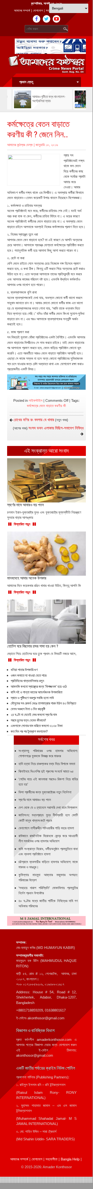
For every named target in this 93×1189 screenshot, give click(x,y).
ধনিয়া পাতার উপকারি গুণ (24, 670)
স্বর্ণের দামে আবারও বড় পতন (35, 800)
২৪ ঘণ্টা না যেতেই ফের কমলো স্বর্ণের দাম (34, 715)
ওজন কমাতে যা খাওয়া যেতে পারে (28, 675)
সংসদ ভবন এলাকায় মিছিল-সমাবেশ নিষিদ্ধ (56, 428)
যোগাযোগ (38, 10)
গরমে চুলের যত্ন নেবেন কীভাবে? (28, 720)
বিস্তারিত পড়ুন (22, 524)
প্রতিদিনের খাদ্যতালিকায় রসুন (27, 681)
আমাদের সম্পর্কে (22, 10)
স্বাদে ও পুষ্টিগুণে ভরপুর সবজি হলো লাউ (32, 698)
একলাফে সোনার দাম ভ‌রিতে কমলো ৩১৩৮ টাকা (37, 726)
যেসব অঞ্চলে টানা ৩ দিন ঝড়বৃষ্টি (28, 709)
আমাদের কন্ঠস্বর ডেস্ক (20, 145)
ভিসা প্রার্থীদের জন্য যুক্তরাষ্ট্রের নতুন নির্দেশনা (45, 792)
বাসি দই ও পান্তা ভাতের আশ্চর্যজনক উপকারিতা (36, 692)
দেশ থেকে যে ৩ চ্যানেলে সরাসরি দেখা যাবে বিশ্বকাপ (48, 807)
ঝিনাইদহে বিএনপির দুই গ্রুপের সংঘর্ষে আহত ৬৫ (46, 771)
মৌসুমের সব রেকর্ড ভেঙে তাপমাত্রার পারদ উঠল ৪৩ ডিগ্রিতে (43, 703)
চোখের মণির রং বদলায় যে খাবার (34, 420)
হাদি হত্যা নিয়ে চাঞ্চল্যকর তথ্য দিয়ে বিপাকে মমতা (47, 764)
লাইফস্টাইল (35, 400)
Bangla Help (70, 1159)
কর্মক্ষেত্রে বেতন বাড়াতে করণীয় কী (46, 406)
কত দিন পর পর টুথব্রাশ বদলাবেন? (29, 731)
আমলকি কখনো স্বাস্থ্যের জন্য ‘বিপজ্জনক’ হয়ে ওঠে (39, 686)
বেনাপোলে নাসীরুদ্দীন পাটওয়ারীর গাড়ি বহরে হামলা (46, 828)
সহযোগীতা (51, 1159)
